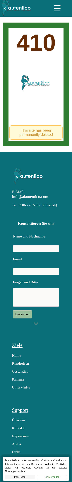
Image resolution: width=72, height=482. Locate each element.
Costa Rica (20, 371)
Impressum (20, 436)
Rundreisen (20, 363)
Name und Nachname (29, 236)
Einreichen (22, 314)
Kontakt (18, 428)
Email (17, 259)
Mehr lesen (19, 477)
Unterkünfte (21, 387)
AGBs (16, 444)
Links (16, 452)
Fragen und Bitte (25, 282)
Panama (18, 379)
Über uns (18, 420)
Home (16, 355)
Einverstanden (52, 477)
